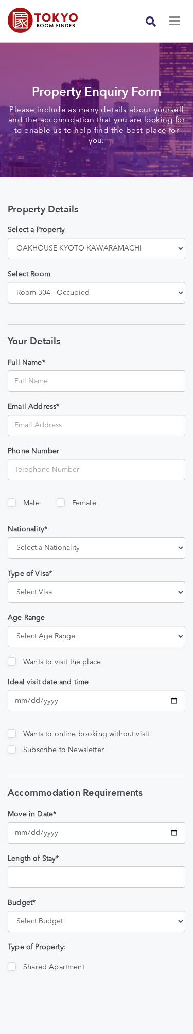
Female (84, 503)
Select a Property (36, 230)
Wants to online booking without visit (86, 734)
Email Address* (33, 407)
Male (31, 503)
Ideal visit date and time (48, 682)
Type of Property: (37, 947)
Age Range (26, 617)
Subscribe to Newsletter (63, 750)
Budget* (22, 902)
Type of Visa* (30, 573)
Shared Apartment (53, 967)
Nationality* (27, 529)
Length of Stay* (33, 858)
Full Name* (26, 362)
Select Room (29, 274)
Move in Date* (32, 814)
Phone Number (33, 451)
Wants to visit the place (62, 662)
